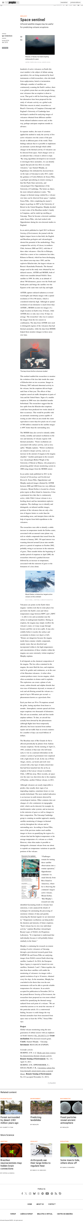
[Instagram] (29, 1193)
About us (40, 1204)
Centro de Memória (65, 1214)
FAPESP (13, 1214)
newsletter (64, 2)
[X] (26, 1193)
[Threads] (38, 1193)
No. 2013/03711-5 (41, 1035)
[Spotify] (51, 1193)
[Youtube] (47, 1193)
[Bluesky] (34, 1193)
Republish (53, 1083)
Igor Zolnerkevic (7, 36)
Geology (5, 48)
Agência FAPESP (26, 1214)
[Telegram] (42, 1193)
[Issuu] (59, 1193)
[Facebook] (22, 1193)
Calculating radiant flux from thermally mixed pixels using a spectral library (37, 1071)
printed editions (75, 2)
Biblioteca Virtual (45, 1214)
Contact (51, 1204)
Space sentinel (32, 20)
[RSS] (55, 1193)
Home (30, 1204)
